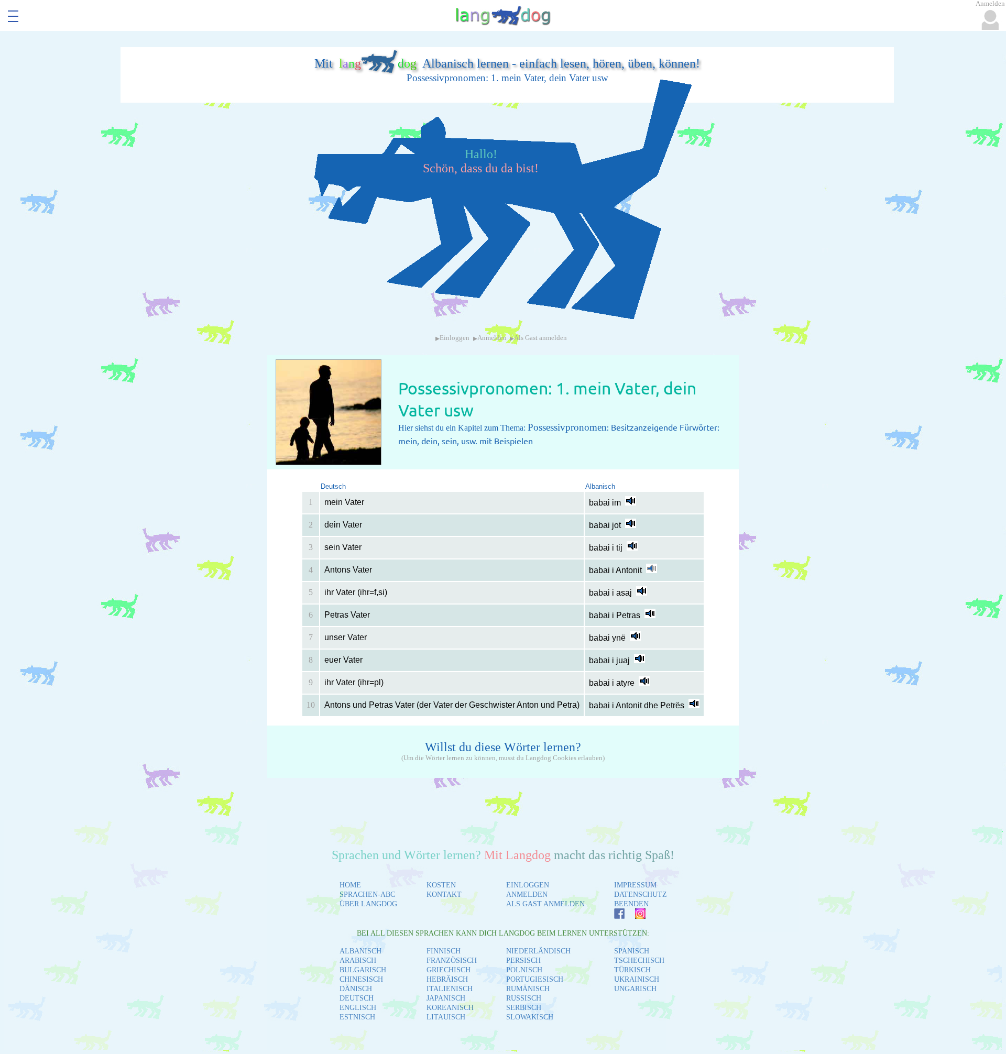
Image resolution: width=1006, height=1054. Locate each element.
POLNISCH (524, 970)
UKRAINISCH (636, 979)
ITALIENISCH (450, 989)
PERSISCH (523, 960)
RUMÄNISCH (528, 989)
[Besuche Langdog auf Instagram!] (635, 916)
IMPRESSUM (635, 885)
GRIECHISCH (449, 970)
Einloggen (454, 338)
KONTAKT (444, 894)
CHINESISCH (361, 979)
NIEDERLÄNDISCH (538, 951)
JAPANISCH (446, 998)
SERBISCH (523, 1008)
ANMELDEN (527, 894)
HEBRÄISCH (447, 979)
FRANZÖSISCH (452, 960)
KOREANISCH (450, 1008)
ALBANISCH (360, 951)
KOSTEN (441, 885)
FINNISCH (444, 951)
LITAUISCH (446, 1017)
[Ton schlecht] (651, 570)
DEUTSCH (357, 998)
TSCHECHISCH (639, 960)
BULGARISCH (363, 970)
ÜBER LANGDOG (368, 904)
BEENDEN (631, 904)
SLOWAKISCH (529, 1017)
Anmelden (492, 338)
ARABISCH (358, 960)
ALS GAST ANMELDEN (545, 904)
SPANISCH (631, 951)
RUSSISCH (523, 998)
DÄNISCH (356, 989)
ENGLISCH (358, 1008)
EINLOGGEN (527, 885)
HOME (350, 885)
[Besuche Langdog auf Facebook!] (614, 916)
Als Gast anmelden (540, 338)
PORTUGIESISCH (534, 979)
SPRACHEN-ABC (367, 894)
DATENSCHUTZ (640, 894)
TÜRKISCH (632, 970)
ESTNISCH (357, 1017)
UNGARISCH (635, 989)
